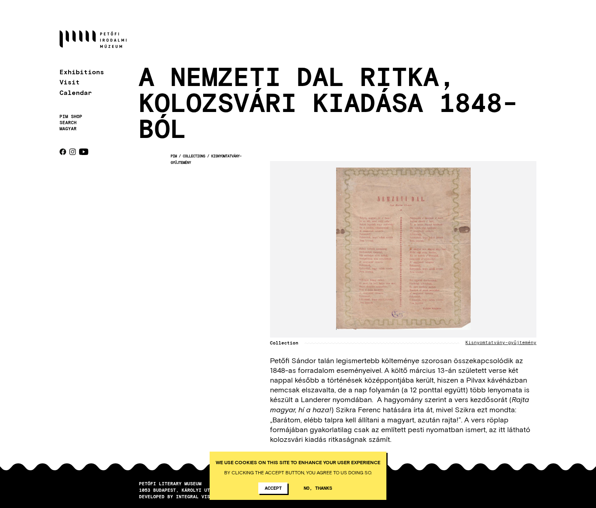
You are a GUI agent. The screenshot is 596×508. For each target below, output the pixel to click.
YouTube (83, 152)
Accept (273, 488)
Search (68, 122)
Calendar (76, 92)
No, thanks (318, 488)
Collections (194, 156)
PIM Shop (71, 116)
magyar (68, 128)
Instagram (72, 152)
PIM (174, 156)
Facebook (63, 152)
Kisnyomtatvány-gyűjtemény (500, 343)
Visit (70, 82)
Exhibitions (82, 71)
